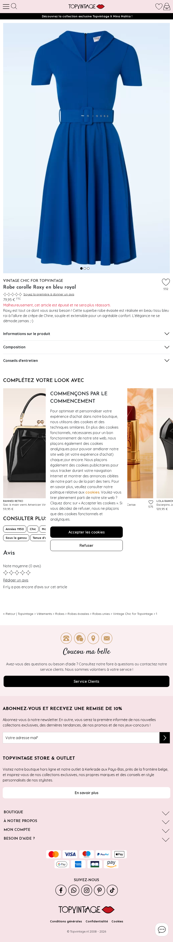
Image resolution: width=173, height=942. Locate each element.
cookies (92, 492)
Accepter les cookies (86, 532)
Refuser (86, 545)
